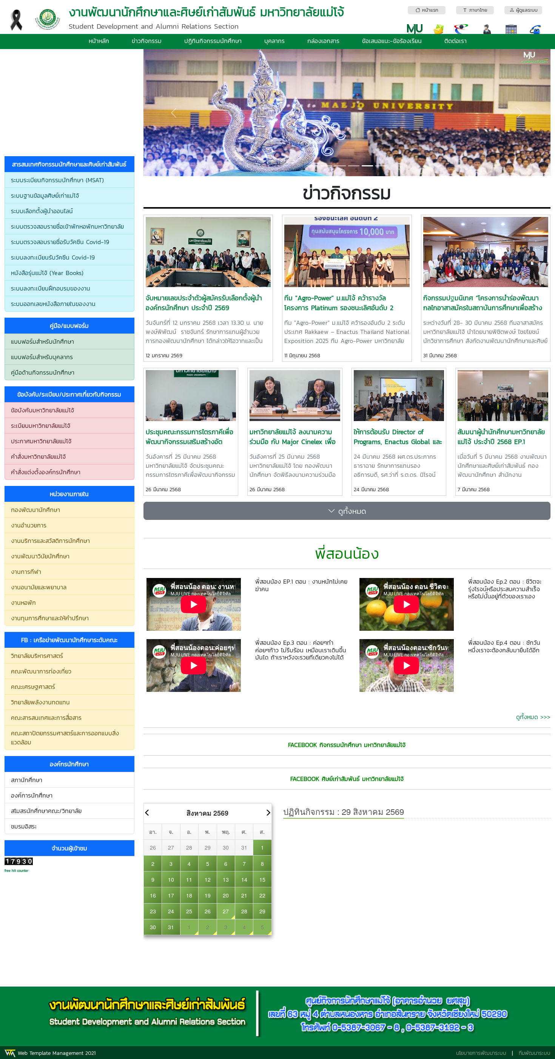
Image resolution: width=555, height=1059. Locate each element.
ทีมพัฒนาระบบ (534, 1053)
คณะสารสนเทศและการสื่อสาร (46, 717)
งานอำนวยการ (28, 525)
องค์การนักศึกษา (31, 795)
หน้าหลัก (99, 40)
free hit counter (16, 870)
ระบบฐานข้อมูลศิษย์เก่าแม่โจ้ (45, 195)
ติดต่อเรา (455, 40)
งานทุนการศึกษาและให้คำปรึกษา (50, 617)
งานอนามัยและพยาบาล (38, 587)
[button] (174, 112)
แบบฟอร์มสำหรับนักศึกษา (42, 341)
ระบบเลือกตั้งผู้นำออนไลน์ (42, 210)
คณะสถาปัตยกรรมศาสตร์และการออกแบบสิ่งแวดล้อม (65, 738)
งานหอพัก (23, 602)
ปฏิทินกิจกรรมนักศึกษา (213, 40)
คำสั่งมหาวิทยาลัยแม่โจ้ (38, 456)
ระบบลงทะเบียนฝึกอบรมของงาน (50, 288)
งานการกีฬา (26, 571)
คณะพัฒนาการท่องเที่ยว (41, 671)
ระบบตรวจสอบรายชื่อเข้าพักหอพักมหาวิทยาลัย (67, 226)
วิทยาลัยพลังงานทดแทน (40, 702)
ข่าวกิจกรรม (147, 40)
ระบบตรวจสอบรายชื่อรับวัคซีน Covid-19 (60, 241)
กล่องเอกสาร (323, 40)
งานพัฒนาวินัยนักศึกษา (40, 556)
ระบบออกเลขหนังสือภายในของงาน (53, 303)
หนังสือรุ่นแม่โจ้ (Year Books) (47, 272)
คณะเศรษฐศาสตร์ (33, 686)
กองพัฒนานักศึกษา (35, 509)
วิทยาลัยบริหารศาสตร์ (37, 655)
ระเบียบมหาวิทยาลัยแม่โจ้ (40, 425)
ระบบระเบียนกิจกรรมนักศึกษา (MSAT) (57, 179)
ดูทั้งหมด (350, 510)
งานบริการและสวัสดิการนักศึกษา (50, 540)
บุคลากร (274, 40)
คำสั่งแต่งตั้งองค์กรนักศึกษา (45, 471)
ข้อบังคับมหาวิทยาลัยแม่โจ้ (42, 410)
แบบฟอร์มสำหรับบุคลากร (42, 356)
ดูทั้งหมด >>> (533, 716)
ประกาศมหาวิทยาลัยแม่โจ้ (41, 441)
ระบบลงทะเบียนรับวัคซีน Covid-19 (53, 257)
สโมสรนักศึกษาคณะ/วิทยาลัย (46, 810)
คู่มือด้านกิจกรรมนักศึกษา (42, 372)
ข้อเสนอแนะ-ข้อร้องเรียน (392, 40)
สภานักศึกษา (26, 779)
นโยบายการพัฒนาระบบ (481, 1053)
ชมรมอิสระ (24, 826)
